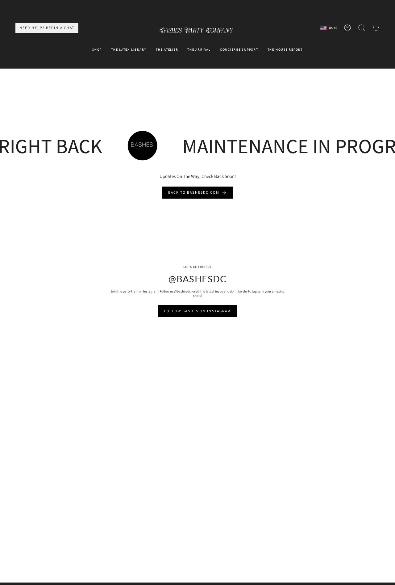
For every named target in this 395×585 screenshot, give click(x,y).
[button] (97, 50)
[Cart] (376, 28)
